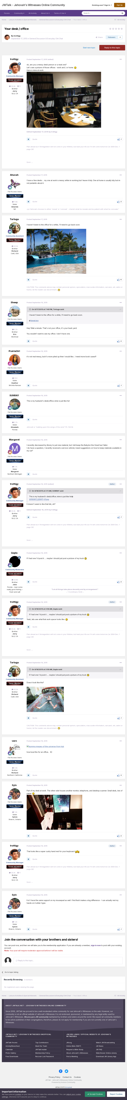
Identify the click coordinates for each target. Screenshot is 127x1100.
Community (18, 13)
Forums (7, 13)
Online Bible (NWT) (73, 1046)
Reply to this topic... (26, 960)
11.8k (16, 202)
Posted (37, 59)
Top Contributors (41, 1043)
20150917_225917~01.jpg (39, 499)
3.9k (15, 768)
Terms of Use (59, 13)
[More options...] (120, 59)
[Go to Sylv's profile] (14, 794)
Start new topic (89, 48)
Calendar (9, 1049)
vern (14, 741)
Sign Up (120, 5)
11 (19, 86)
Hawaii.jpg (34, 320)
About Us (45, 13)
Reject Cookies (116, 1094)
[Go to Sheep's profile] (14, 311)
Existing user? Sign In (101, 5)
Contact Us (67, 1077)
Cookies (77, 1077)
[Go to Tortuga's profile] (14, 228)
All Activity (33, 13)
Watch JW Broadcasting (105, 1043)
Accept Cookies (96, 1094)
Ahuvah (14, 175)
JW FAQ (99, 1049)
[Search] (122, 13)
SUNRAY (14, 395)
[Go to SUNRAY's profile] (14, 404)
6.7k (15, 329)
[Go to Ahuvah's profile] (14, 183)
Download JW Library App (106, 1056)
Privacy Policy (54, 1077)
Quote (34, 139)
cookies (18, 1094)
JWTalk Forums (11, 1043)
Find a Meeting (72, 1056)
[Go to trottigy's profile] (7, 37)
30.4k (13, 86)
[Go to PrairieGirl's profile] (14, 359)
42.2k (15, 246)
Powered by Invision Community (63, 1082)
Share (100, 37)
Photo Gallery (11, 1053)
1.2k (15, 812)
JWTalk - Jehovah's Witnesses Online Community (33, 5)
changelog (68, 1087)
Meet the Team (41, 1046)
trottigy (17, 36)
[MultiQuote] (28, 139)
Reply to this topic (112, 48)
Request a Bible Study (74, 1049)
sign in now (96, 945)
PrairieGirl (14, 351)
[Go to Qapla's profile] (14, 561)
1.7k (15, 467)
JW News (99, 1046)
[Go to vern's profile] (14, 749)
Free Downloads (12, 1056)
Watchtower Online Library (106, 1053)
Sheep (14, 302)
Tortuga (14, 219)
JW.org (69, 1043)
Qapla (14, 553)
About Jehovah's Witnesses (77, 1053)
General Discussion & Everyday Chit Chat (46, 38)
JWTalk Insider (41, 1049)
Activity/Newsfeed (13, 1046)
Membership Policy (42, 1053)
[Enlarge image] (75, 67)
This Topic (112, 13)
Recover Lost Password (44, 1056)
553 (15, 378)
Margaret (14, 439)
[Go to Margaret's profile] (14, 448)
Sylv (14, 785)
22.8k (15, 580)
